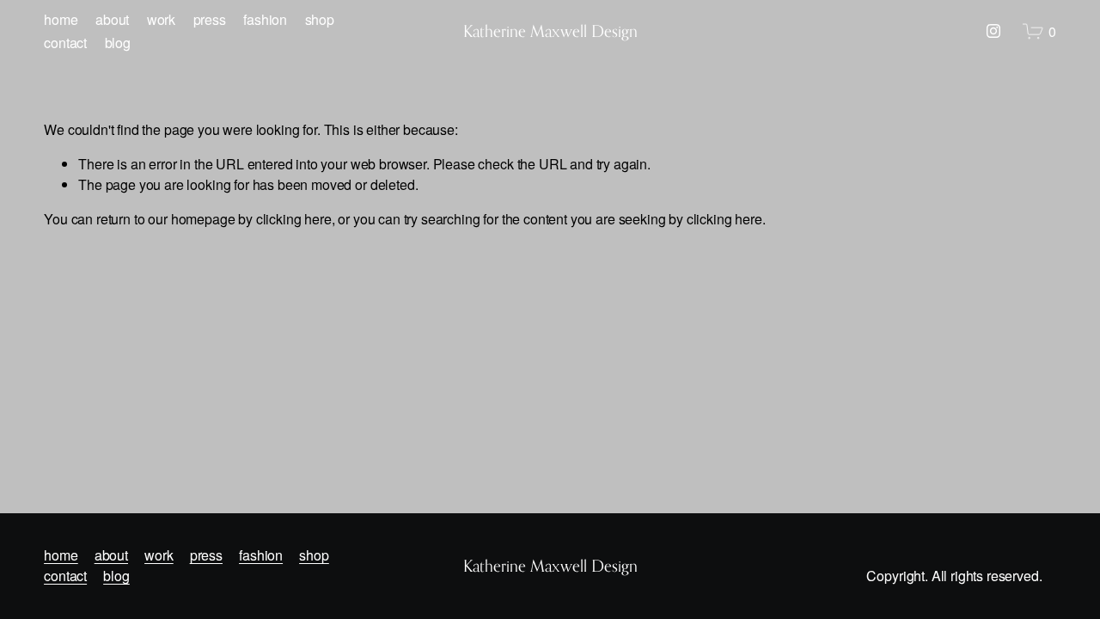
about (112, 19)
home (60, 19)
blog (118, 42)
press (209, 19)
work (161, 19)
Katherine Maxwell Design (550, 30)
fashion (265, 19)
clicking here (294, 219)
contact (65, 42)
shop (319, 19)
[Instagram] (993, 31)
